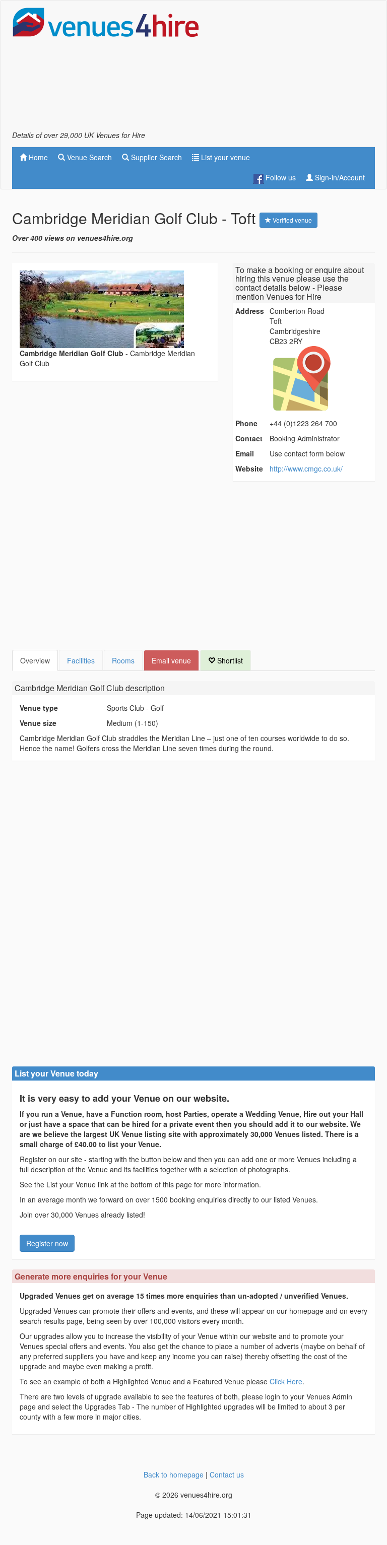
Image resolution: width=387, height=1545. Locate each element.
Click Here (286, 1381)
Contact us (227, 1474)
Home (37, 157)
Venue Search (88, 157)
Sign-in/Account (339, 177)
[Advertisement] (294, 68)
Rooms (123, 660)
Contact (249, 438)
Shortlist (229, 660)
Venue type (39, 708)
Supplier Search (155, 157)
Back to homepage (174, 1474)
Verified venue (291, 220)
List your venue (224, 157)
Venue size (38, 723)
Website (249, 468)
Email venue (171, 660)
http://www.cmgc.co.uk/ (306, 468)
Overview (35, 660)
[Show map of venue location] (321, 378)
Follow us (280, 177)
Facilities (81, 660)
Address (249, 311)
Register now (47, 1243)
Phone (246, 423)
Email (244, 453)
